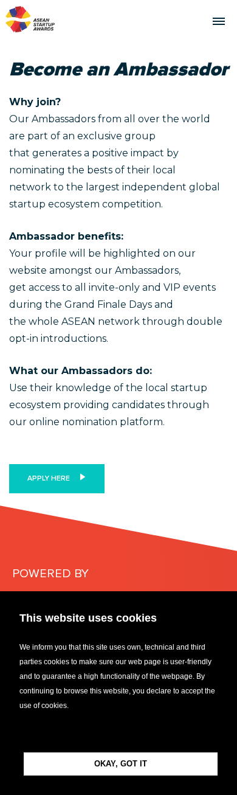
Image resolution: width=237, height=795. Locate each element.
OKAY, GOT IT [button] (120, 763)
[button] (118, 732)
